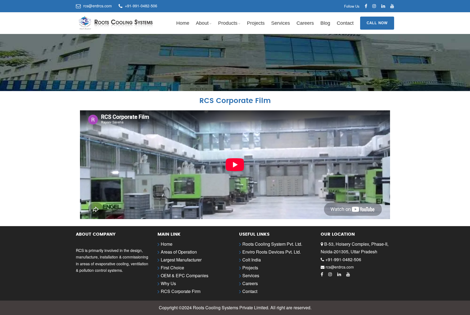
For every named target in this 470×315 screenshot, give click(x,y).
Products (227, 23)
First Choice (172, 267)
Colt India (251, 260)
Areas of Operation (179, 252)
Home (182, 23)
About (202, 23)
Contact (345, 23)
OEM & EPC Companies (184, 275)
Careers (305, 23)
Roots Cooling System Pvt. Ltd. (272, 244)
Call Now (377, 23)
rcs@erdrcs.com (340, 267)
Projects (256, 23)
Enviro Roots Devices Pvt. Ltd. (271, 252)
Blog (325, 23)
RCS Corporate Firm (180, 291)
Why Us (168, 283)
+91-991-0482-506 (343, 259)
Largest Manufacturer (181, 260)
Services (280, 23)
